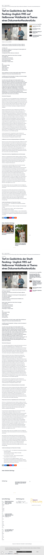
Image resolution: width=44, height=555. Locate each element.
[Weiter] (29, 235)
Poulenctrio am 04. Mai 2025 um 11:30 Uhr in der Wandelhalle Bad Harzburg (20, 244)
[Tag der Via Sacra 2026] (30, 26)
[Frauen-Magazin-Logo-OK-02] (36, 501)
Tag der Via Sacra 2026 (37, 26)
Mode (17, 503)
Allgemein (17, 501)
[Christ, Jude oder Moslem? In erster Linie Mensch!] (8, 225)
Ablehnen (11, 551)
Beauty (19, 501)
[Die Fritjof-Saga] (8, 472)
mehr (37, 551)
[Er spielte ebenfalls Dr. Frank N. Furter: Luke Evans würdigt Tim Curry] (3, 514)
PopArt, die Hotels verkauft (37, 287)
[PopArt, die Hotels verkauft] (30, 287)
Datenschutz (18, 544)
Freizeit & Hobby (23, 501)
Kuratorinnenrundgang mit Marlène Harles (37, 32)
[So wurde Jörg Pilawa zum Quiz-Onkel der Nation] (3, 529)
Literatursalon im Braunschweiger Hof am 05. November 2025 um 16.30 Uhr (20, 483)
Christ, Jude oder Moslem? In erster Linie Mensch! (8, 234)
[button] (13, 247)
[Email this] (3, 218)
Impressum (14, 544)
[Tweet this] (8, 218)
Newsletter (22, 544)
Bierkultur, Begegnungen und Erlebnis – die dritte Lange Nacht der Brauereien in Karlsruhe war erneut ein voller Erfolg (37, 282)
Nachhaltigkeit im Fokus (37, 28)
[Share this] (5, 218)
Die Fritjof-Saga (4, 481)
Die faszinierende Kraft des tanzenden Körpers (37, 36)
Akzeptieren (24, 551)
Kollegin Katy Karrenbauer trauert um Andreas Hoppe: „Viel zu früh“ (9, 502)
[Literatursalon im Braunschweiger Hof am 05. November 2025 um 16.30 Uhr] (21, 472)
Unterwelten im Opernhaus (37, 290)
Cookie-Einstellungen (28, 544)
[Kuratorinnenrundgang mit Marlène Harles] (30, 31)
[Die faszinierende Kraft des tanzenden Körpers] (30, 35)
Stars (20, 503)
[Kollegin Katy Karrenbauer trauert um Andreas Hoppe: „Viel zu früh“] (3, 501)
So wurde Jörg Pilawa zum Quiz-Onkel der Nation (9, 530)
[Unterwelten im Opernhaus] (30, 290)
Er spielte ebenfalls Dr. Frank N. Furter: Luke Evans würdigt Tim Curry (9, 514)
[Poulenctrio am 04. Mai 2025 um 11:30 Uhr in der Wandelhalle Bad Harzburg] (21, 225)
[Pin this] (10, 218)
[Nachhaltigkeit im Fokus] (30, 29)
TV (23, 503)
